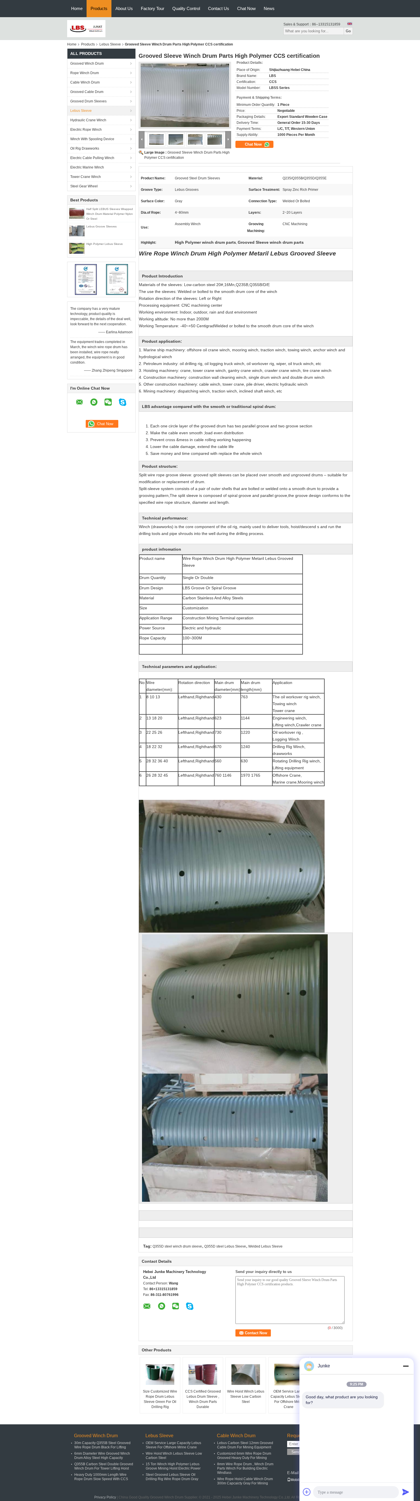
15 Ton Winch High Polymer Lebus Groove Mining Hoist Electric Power (173, 1466)
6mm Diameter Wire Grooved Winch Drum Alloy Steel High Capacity (102, 1456)
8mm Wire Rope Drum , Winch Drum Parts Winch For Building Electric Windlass (245, 1468)
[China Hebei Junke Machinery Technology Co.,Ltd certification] (85, 279)
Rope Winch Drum (84, 73)
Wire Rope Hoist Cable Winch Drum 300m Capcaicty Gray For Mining (245, 1481)
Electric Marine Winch (87, 167)
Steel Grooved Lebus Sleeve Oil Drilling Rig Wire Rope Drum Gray (172, 1477)
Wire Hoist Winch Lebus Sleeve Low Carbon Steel (245, 1396)
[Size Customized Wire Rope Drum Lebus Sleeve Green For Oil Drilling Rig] (160, 1374)
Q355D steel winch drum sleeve (177, 1246)
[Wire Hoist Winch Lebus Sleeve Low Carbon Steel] (246, 1374)
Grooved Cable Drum (86, 92)
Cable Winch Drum (85, 82)
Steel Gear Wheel (84, 186)
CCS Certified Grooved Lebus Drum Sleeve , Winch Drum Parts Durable (203, 1399)
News (269, 8)
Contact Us (218, 8)
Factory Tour (152, 8)
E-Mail (293, 1472)
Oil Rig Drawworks (84, 148)
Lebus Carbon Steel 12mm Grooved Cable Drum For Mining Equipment (245, 1445)
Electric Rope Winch (86, 130)
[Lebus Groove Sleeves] (77, 231)
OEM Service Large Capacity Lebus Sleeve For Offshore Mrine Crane (289, 1399)
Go (348, 31)
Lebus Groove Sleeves (101, 226)
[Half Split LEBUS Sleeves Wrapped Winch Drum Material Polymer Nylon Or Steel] (77, 213)
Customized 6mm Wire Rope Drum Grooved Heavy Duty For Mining (244, 1456)
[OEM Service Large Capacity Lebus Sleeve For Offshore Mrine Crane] (289, 1374)
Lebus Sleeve (110, 44)
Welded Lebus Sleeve (265, 1246)
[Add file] (307, 1492)
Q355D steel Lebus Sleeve (225, 1246)
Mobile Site (299, 1480)
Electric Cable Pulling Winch (92, 158)
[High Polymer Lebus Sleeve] (77, 248)
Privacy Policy (105, 1497)
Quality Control (186, 8)
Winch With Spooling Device (92, 139)
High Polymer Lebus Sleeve (104, 243)
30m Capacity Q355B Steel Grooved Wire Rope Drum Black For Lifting (102, 1445)
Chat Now (246, 8)
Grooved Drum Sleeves (88, 101)
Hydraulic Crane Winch (88, 120)
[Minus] (405, 1366)
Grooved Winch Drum (87, 64)
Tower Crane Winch (85, 177)
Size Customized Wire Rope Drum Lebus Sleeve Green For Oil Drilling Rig (160, 1399)
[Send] (405, 1492)
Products (99, 8)
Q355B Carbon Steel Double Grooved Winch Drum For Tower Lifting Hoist (103, 1466)
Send (295, 1452)
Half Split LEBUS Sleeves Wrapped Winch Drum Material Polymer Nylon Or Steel (109, 213)
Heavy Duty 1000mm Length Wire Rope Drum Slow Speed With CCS (101, 1477)
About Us (124, 8)
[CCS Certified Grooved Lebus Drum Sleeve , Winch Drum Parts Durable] (203, 1374)
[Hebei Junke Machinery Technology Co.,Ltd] (86, 28)
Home (77, 8)
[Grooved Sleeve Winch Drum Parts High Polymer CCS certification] (184, 95)
